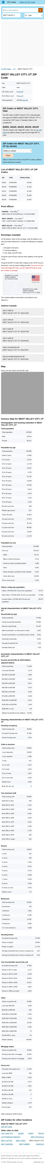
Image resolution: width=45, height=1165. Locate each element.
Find (8, 155)
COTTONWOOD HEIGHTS (10, 1137)
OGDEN (21, 1133)
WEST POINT (21, 1140)
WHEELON (40, 1144)
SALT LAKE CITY (7, 1133)
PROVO (41, 1133)
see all (20, 92)
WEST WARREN (7, 1144)
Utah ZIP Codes (6, 1127)
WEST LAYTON (6, 1140)
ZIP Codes (11, 2)
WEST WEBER (24, 1144)
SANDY (31, 1133)
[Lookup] (40, 10)
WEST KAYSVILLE (37, 1137)
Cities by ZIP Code (27, 2)
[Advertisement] (22, 43)
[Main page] (3, 2)
